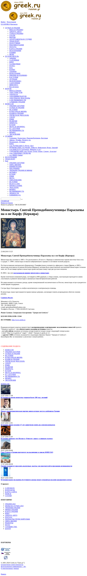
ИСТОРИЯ (9, 355)
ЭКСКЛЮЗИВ (10, 380)
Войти (3, 22)
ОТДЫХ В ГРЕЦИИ (12, 354)
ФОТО (7, 525)
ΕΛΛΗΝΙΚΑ (5, 24)
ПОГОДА (8, 517)
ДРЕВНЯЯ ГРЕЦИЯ (12, 508)
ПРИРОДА (9, 369)
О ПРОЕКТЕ (10, 488)
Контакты (14, 24)
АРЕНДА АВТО (11, 515)
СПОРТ (8, 363)
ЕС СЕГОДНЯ (10, 374)
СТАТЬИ (8, 496)
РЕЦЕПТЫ (9, 523)
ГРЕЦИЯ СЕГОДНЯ (12, 352)
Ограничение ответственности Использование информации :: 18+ (13, 565)
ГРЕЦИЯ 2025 (10, 504)
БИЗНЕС (8, 378)
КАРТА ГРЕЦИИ (11, 511)
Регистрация (11, 22)
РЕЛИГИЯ (9, 367)
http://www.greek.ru (18, 320)
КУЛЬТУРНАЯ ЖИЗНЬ (13, 357)
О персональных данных (10, 568)
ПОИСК (8, 494)
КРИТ (7, 513)
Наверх (3, 574)
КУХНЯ (8, 371)
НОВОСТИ (9, 350)
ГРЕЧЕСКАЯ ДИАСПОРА (15, 361)
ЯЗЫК (7, 365)
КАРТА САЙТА (11, 492)
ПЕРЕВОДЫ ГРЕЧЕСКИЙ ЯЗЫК (17, 519)
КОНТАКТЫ (10, 490)
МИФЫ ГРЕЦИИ (11, 510)
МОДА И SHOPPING (13, 373)
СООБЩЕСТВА (11, 527)
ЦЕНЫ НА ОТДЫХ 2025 (14, 506)
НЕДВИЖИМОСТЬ (12, 376)
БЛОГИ (8, 529)
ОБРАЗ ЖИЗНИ (11, 521)
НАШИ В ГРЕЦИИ (12, 359)
